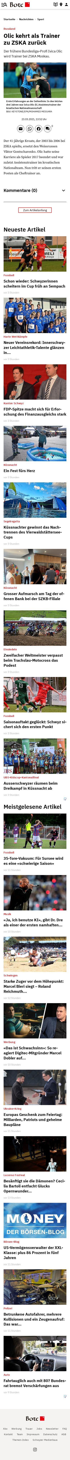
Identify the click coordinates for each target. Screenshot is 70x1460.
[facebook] (39, 130)
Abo (5, 1428)
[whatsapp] (30, 130)
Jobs (39, 1428)
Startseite (9, 19)
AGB (63, 1434)
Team (20, 1434)
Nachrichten (26, 19)
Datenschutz (50, 1434)
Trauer (29, 1428)
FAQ (64, 1428)
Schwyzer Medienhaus (45, 1439)
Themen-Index (20, 1439)
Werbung (16, 1428)
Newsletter (52, 1428)
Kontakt (8, 1434)
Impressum (33, 1434)
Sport (40, 19)
